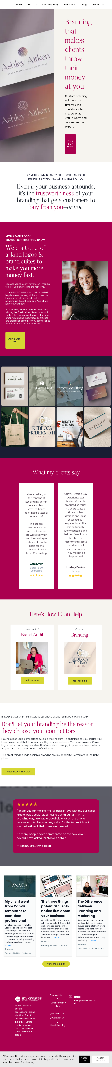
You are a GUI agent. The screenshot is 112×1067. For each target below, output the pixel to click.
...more (8, 945)
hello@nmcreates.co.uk (85, 1002)
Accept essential (100, 1059)
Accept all (84, 1059)
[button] (19, 916)
